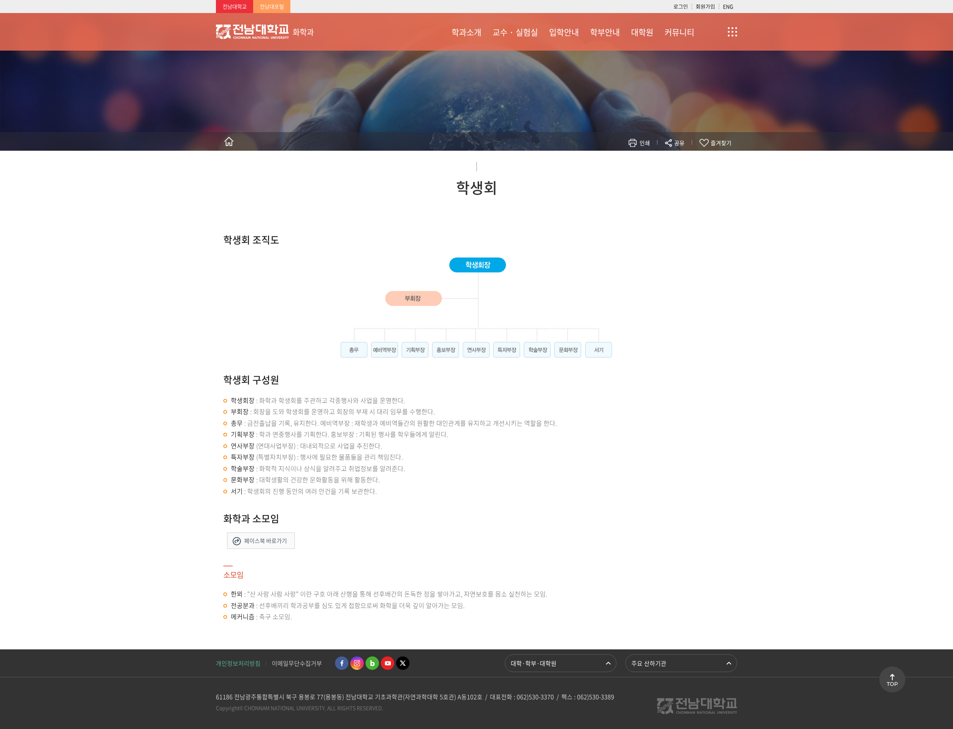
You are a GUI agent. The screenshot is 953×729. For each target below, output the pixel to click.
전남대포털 (272, 6)
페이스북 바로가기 (265, 541)
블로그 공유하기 (646, 164)
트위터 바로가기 (402, 663)
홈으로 (229, 141)
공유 (679, 143)
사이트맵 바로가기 (718, 31)
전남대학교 (235, 6)
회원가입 (705, 6)
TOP (892, 684)
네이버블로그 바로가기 (372, 663)
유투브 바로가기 (387, 663)
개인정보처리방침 (238, 663)
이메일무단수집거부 (297, 663)
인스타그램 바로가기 (357, 663)
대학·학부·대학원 (534, 663)
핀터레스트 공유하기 (635, 164)
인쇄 (645, 143)
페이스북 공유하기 (601, 164)
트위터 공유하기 (613, 164)
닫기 (684, 160)
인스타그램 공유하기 (657, 164)
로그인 (680, 6)
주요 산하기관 (648, 663)
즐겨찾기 (721, 143)
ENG (728, 6)
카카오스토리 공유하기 (624, 164)
